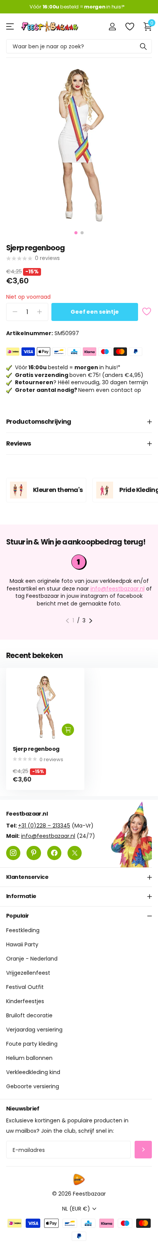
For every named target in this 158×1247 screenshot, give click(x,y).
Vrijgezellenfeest (28, 973)
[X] (74, 853)
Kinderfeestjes (25, 1001)
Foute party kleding (32, 1044)
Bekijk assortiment (10, 26)
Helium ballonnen (29, 1058)
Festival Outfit (25, 987)
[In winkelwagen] (68, 730)
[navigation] (76, 233)
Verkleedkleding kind (33, 1072)
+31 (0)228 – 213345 (44, 825)
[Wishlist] (129, 26)
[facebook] (54, 853)
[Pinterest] (33, 853)
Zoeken (143, 46)
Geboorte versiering (32, 1086)
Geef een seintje (95, 312)
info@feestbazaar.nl (118, 588)
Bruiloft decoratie (29, 1015)
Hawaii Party (22, 944)
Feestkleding (23, 930)
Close (79, 877)
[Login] (112, 26)
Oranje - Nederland (32, 958)
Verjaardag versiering (34, 1029)
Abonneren (143, 1150)
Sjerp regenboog (36, 749)
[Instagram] (13, 853)
